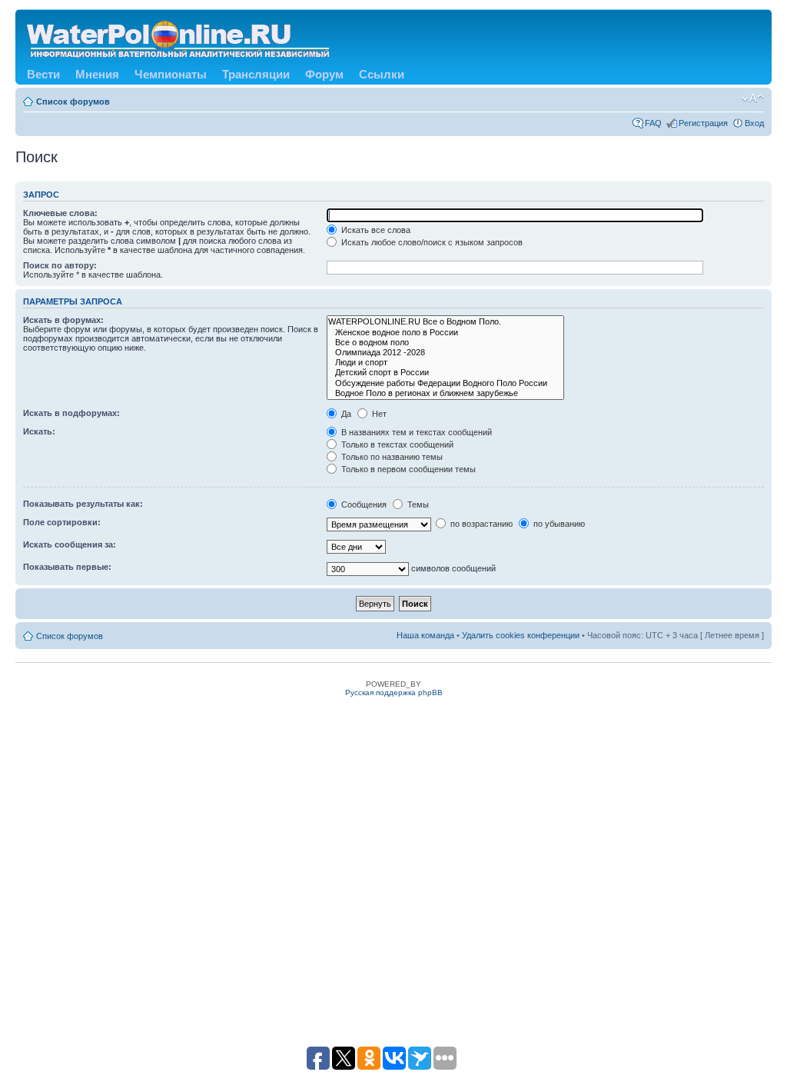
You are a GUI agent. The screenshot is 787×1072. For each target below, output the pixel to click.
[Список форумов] (179, 36)
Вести (43, 74)
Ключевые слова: (60, 213)
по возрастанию (480, 523)
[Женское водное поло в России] (445, 333)
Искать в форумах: (63, 320)
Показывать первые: (67, 566)
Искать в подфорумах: (71, 413)
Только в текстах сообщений (396, 444)
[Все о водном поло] (445, 343)
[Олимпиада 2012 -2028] (445, 353)
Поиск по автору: (60, 265)
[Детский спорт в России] (445, 373)
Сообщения (363, 504)
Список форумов (73, 101)
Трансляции (256, 74)
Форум (324, 74)
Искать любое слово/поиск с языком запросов (431, 242)
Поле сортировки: (62, 522)
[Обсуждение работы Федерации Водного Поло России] (445, 383)
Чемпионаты (170, 74)
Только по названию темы (391, 456)
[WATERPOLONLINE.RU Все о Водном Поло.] (445, 322)
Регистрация (703, 123)
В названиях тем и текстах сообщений (415, 432)
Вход (754, 123)
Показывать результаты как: (83, 503)
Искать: (39, 431)
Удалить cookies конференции (520, 635)
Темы (417, 504)
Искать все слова (374, 230)
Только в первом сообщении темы (407, 469)
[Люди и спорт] (445, 363)
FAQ (653, 123)
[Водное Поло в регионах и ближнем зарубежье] (445, 393)
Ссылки (381, 74)
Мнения (97, 74)
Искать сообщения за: (69, 544)
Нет (378, 413)
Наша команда (425, 635)
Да (345, 413)
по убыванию (558, 523)
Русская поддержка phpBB (394, 692)
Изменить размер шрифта (753, 98)
